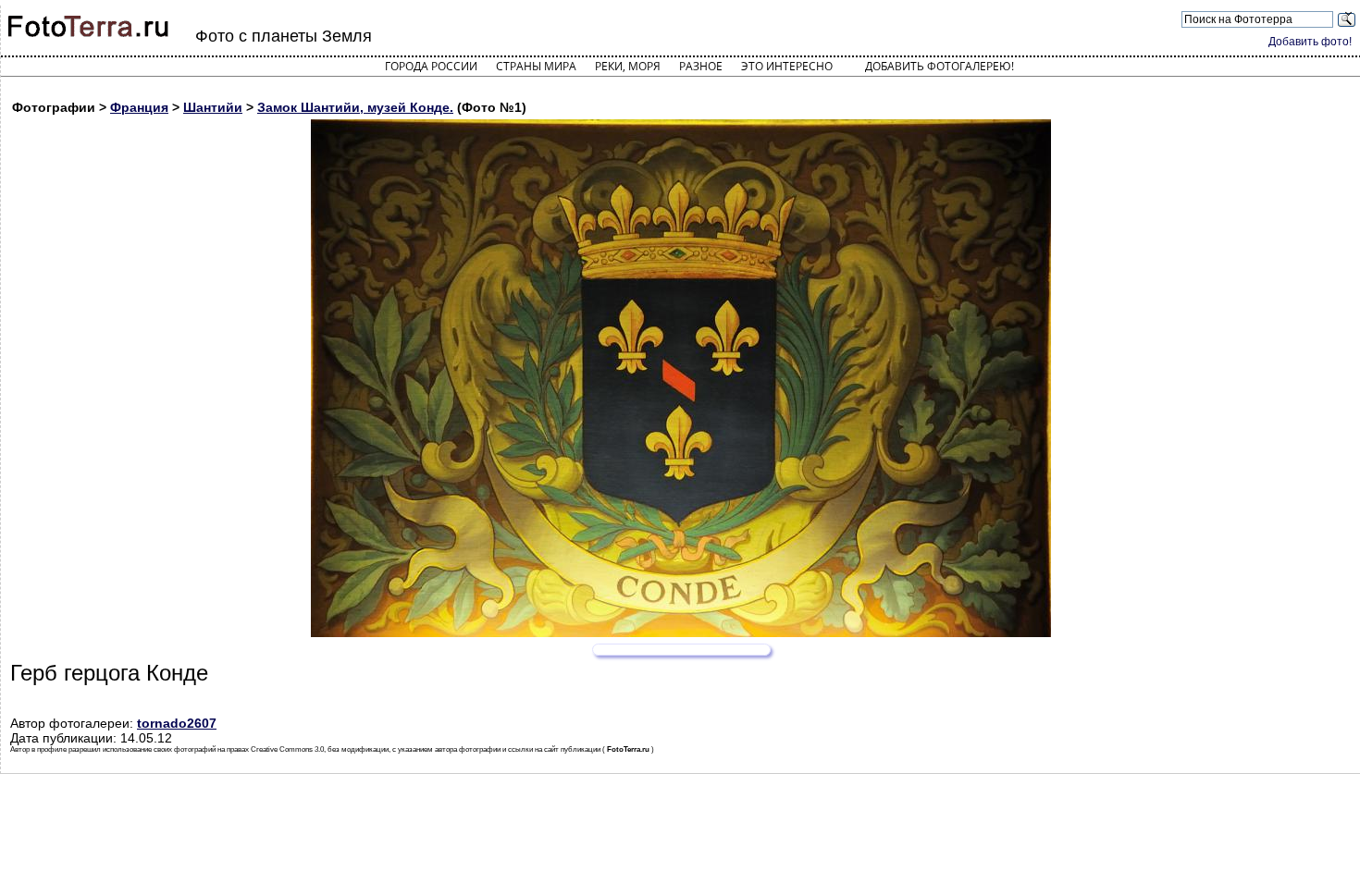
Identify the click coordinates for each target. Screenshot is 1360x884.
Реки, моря (628, 66)
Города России (431, 66)
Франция (139, 107)
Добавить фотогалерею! (939, 66)
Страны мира (536, 66)
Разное (701, 66)
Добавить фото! (1310, 41)
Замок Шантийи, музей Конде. (355, 107)
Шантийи (212, 107)
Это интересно (787, 66)
